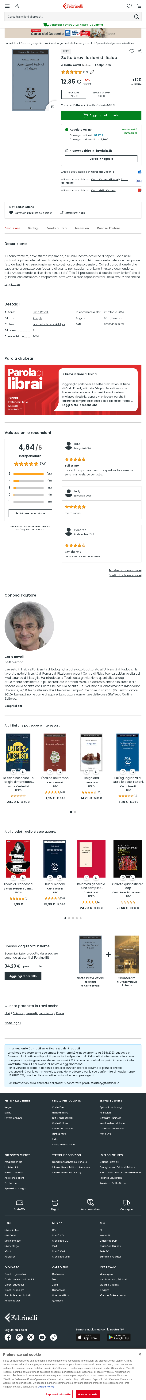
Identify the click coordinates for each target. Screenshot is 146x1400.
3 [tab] (73, 918)
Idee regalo (106, 1274)
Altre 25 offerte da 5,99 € (100, 105)
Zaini (55, 1284)
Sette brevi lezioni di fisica (90, 980)
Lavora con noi (13, 1118)
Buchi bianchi (55, 884)
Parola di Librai (57, 228)
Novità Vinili (58, 1251)
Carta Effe (57, 1107)
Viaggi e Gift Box (109, 1284)
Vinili (54, 1246)
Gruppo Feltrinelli (109, 1162)
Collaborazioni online (112, 1128)
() (85, 72)
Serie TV (104, 1251)
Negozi (8, 1107)
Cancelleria (59, 1290)
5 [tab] (80, 918)
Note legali (13, 1023)
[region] (73, 1374)
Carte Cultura (60, 1123)
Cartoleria (58, 1274)
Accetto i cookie (87, 1394)
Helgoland (91, 778)
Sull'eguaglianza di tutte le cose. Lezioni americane (128, 780)
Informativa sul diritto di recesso (71, 1167)
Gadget (104, 1290)
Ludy (77, 491)
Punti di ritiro (59, 1133)
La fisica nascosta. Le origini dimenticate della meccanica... (18, 780)
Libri (7, 1013)
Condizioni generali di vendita (69, 1162)
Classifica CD (60, 1240)
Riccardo (80, 530)
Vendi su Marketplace (112, 1123)
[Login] (16, 6)
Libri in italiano (13, 1230)
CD (54, 1230)
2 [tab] (75, 812)
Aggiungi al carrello (104, 115)
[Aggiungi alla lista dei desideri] (131, 51)
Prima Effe (105, 1133)
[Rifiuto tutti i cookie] (140, 1354)
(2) (50, 494)
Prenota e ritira (60, 1112)
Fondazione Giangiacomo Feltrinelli (120, 1172)
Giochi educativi (14, 1284)
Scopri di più (13, 706)
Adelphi (100, 65)
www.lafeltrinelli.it (20, 1064)
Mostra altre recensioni (125, 570)
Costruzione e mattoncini (19, 1279)
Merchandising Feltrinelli (114, 1279)
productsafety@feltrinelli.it (100, 1083)
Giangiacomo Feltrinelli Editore (117, 1167)
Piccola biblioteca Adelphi (49, 324)
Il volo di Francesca (18, 884)
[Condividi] (139, 51)
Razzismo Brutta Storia (113, 1183)
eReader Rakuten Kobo (113, 1295)
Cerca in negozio (101, 159)
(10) (49, 480)
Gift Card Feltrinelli (62, 1118)
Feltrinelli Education (111, 1177)
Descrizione (12, 228)
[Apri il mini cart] (139, 6)
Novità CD (57, 1235)
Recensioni (82, 228)
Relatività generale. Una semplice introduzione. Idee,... (91, 886)
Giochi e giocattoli (15, 1274)
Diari (54, 1279)
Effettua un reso (13, 1172)
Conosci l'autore (108, 228)
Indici (55, 1139)
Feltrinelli (79, 105)
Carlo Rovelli (73, 65)
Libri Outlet (10, 1235)
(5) (50, 487)
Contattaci (11, 1183)
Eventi (8, 1112)
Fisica (60, 1013)
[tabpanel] (31, 80)
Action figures (13, 1300)
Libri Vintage (12, 1246)
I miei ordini (11, 1167)
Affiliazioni (105, 1112)
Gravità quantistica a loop (127, 886)
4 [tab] (77, 918)
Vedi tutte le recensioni (125, 575)
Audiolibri (10, 1256)
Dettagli (33, 228)
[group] (73, 25)
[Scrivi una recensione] (92, 72)
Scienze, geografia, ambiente (33, 1013)
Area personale (13, 1162)
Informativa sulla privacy (66, 1172)
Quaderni (57, 1300)
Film (102, 1230)
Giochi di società (14, 1290)
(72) (43, 464)
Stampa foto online (63, 1144)
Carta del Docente (102, 171)
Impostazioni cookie (58, 1394)
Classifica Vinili (61, 1256)
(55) (49, 473)
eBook (8, 1251)
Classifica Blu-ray (110, 1246)
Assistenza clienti (15, 1177)
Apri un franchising (111, 1107)
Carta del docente (62, 1128)
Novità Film (106, 1235)
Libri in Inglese (13, 1240)
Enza (77, 444)
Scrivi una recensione (30, 513)
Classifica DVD (108, 1240)
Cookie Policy (46, 1386)
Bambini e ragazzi (110, 1256)
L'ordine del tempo (55, 778)
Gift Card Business (110, 1118)
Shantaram (126, 978)
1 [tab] (30, 108)
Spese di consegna (16, 1188)
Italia (82, 213)
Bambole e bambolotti (18, 1295)
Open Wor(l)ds (60, 1295)
